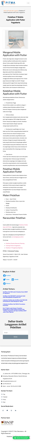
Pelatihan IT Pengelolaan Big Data (14, 247)
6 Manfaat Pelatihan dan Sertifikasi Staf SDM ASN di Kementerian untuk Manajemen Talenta (15, 300)
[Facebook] (3, 410)
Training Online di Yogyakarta (13, 245)
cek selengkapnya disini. (18, 237)
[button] (7, 275)
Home (5, 10)
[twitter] (7, 410)
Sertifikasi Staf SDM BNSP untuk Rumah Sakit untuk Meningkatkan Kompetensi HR (14, 296)
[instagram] (11, 410)
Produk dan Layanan (13, 10)
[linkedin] (15, 410)
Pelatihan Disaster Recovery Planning (15, 243)
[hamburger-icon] (28, 3)
